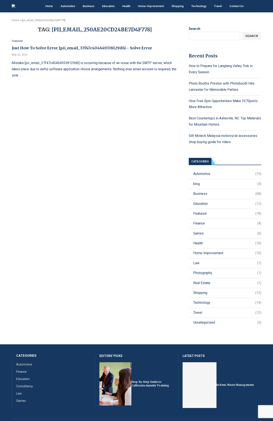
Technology (198, 6)
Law (227, 263)
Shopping (177, 6)
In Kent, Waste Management (235, 384)
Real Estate (227, 283)
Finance (227, 223)
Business (88, 6)
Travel (218, 6)
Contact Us (236, 6)
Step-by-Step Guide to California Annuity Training (150, 383)
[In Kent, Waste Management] (199, 385)
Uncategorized (227, 322)
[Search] (259, 6)
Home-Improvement (151, 6)
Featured (227, 213)
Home (49, 6)
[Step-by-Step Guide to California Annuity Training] (115, 384)
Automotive (68, 6)
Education (108, 6)
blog (227, 184)
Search (194, 29)
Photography (227, 273)
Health (126, 6)
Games (227, 233)
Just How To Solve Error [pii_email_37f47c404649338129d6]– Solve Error (82, 47)
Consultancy (24, 386)
